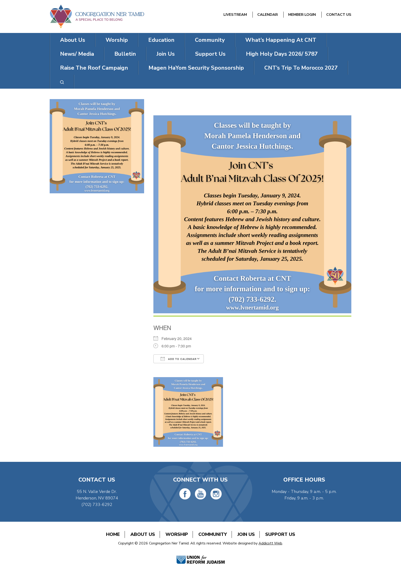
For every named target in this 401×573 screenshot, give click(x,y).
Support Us (210, 54)
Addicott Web (270, 543)
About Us (72, 40)
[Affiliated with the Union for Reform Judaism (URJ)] (201, 555)
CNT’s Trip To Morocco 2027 (301, 67)
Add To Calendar (182, 359)
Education (161, 40)
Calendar (267, 14)
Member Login (302, 14)
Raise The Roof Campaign (94, 67)
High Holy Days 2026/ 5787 (282, 54)
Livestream (235, 14)
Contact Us (338, 14)
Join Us (165, 54)
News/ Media (77, 54)
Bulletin (125, 54)
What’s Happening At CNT (280, 40)
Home (113, 534)
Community (210, 40)
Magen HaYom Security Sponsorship (196, 67)
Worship (117, 40)
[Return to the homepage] (97, 16)
